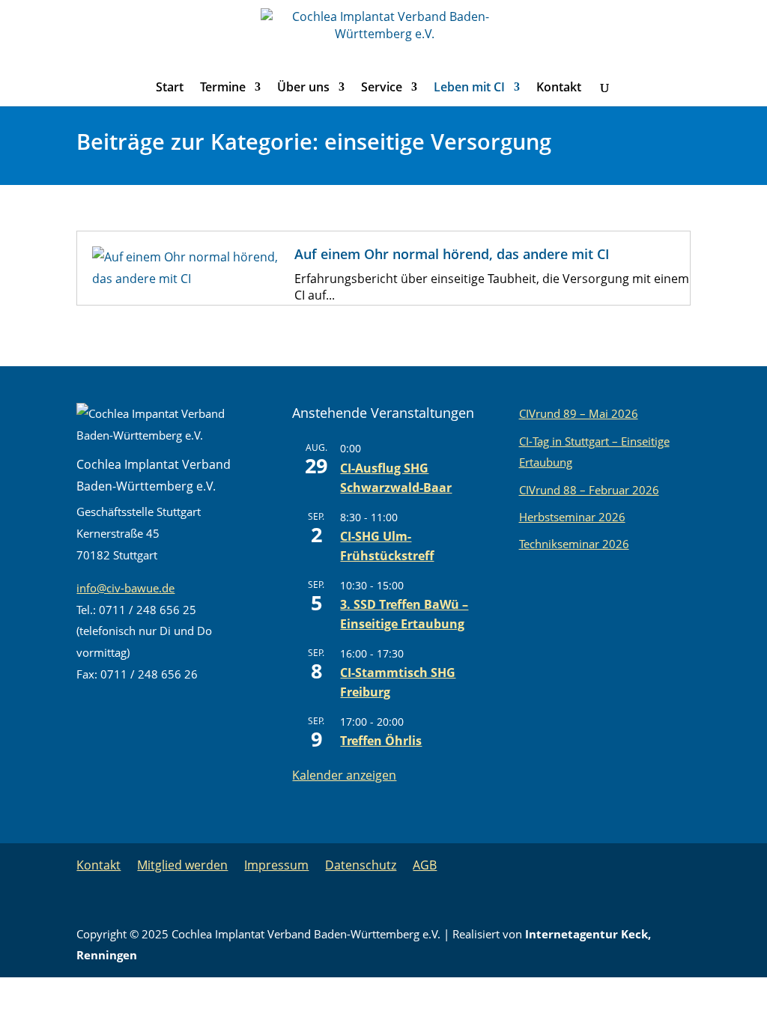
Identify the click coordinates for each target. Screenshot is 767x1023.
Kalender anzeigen (344, 775)
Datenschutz (360, 865)
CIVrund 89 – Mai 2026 (578, 413)
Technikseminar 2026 (574, 543)
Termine (223, 88)
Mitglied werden (182, 865)
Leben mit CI (469, 88)
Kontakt (558, 88)
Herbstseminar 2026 (572, 516)
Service (381, 88)
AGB (425, 865)
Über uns (303, 88)
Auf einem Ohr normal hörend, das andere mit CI (452, 254)
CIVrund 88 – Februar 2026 (589, 489)
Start (170, 88)
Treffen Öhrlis (381, 740)
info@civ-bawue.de (125, 587)
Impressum (276, 865)
